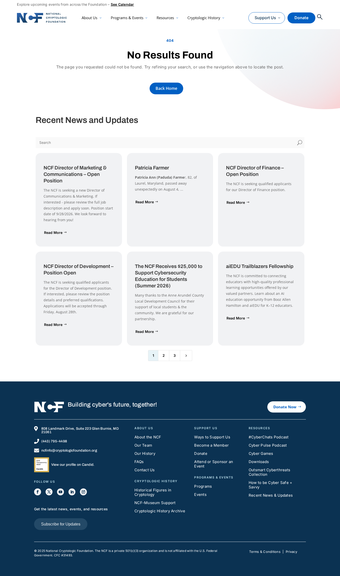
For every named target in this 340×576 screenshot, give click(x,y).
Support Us (265, 17)
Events (200, 494)
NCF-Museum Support (155, 502)
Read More (53, 232)
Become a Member (211, 445)
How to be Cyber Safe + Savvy (270, 484)
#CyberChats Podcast (269, 437)
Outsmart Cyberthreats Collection (269, 472)
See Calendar (122, 4)
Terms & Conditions (265, 552)
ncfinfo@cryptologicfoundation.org (69, 450)
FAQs (139, 461)
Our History (144, 453)
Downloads (259, 461)
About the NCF (147, 437)
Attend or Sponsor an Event (213, 464)
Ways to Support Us (212, 437)
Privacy (291, 552)
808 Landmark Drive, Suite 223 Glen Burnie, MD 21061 (80, 430)
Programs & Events (127, 17)
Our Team (143, 445)
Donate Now (284, 406)
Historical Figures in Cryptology (152, 492)
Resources (165, 17)
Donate (301, 17)
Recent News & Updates (271, 495)
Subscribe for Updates (60, 524)
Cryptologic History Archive (159, 511)
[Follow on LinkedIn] (71, 491)
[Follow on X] (49, 491)
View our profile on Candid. (73, 465)
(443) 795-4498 (54, 441)
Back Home (166, 88)
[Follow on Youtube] (60, 491)
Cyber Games (261, 453)
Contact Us (144, 470)
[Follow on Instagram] (83, 491)
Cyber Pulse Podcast (268, 445)
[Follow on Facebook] (37, 491)
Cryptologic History (203, 17)
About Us (89, 17)
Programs (203, 486)
